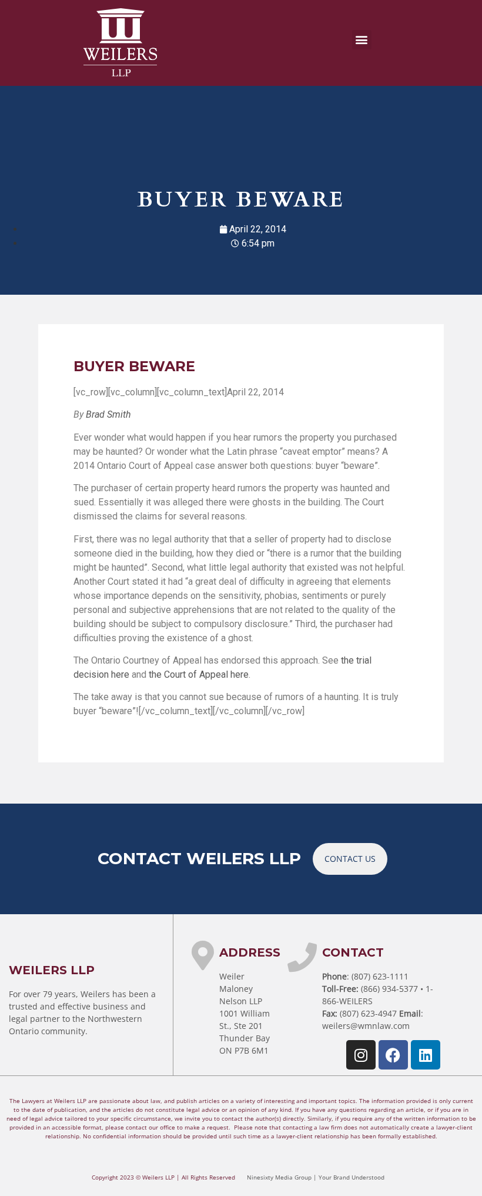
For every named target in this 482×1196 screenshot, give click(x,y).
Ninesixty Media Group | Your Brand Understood (315, 1177)
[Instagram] (361, 1055)
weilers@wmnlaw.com (366, 1025)
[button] (361, 39)
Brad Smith (108, 414)
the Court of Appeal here (199, 674)
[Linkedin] (425, 1055)
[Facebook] (393, 1055)
